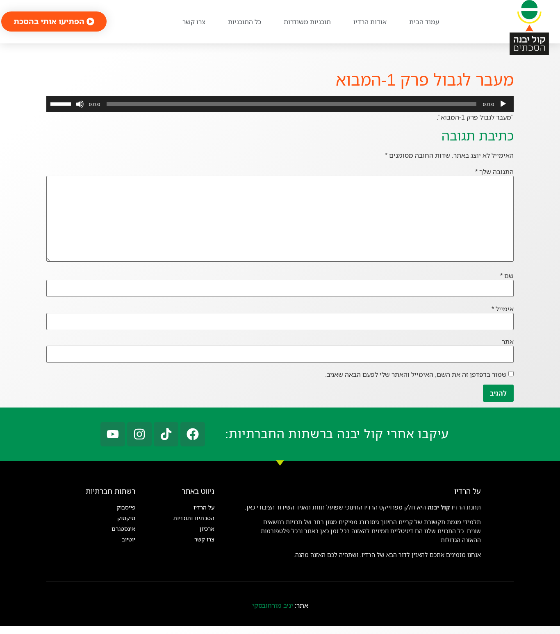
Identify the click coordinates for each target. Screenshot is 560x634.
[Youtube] (112, 434)
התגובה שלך (494, 171)
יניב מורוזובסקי (272, 605)
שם (507, 275)
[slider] (61, 103)
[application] (280, 104)
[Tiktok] (166, 434)
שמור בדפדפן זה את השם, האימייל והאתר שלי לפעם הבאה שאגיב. (416, 374)
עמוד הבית (424, 21)
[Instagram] (139, 434)
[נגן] (503, 104)
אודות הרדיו (370, 21)
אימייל (503, 309)
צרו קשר (193, 21)
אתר (508, 341)
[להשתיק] (80, 104)
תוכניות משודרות (307, 21)
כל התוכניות (244, 21)
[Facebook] (192, 434)
